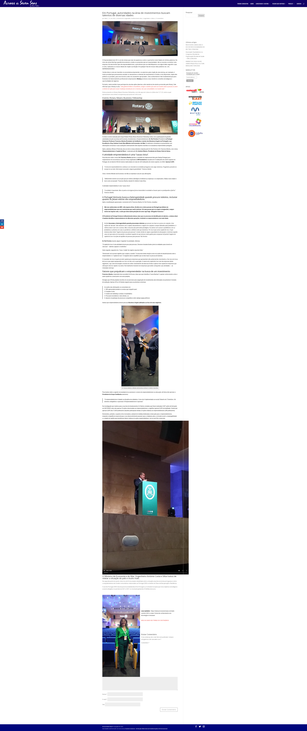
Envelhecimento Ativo (136, 18)
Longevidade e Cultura (149, 18)
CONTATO (299, 4)
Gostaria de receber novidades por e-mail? (193, 73)
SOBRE (252, 4)
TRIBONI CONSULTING (242, 4)
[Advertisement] (195, 29)
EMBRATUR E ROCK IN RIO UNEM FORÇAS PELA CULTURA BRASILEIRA (195, 64)
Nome (104, 694)
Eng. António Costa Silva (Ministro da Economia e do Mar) (127, 143)
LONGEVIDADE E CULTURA (262, 4)
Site (103, 704)
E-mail (104, 699)
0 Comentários (159, 18)
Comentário (145, 643)
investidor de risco (109, 259)
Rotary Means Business (136, 137)
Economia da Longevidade (123, 18)
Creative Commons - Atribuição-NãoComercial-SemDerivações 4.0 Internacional (146, 728)
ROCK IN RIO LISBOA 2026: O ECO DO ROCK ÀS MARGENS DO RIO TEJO (195, 47)
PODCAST (290, 4)
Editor (105, 18)
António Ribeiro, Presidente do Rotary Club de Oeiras (154, 151)
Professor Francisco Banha (117, 141)
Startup (160, 157)
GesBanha (137, 141)
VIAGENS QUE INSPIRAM (278, 4)
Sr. (137, 151)
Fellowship (146, 137)
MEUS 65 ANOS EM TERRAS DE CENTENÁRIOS (155, 620)
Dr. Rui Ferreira (153, 139)
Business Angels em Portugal (158, 141)
